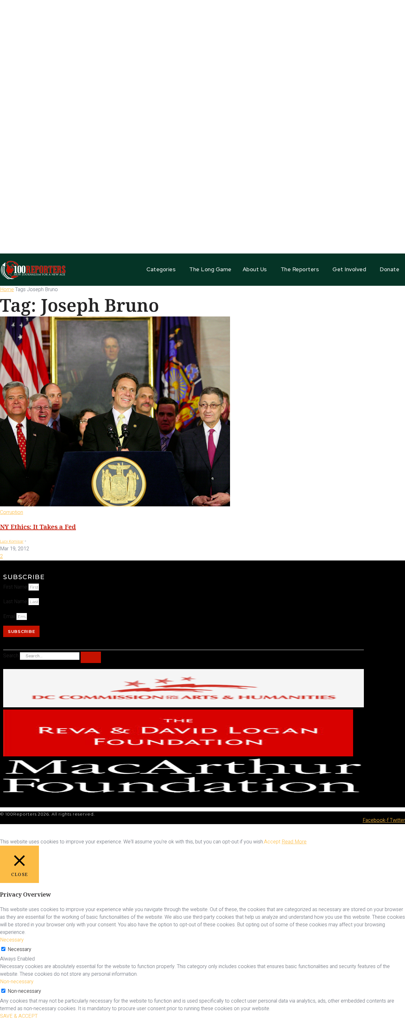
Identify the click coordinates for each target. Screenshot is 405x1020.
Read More (294, 842)
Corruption (11, 512)
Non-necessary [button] (17, 982)
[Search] (91, 657)
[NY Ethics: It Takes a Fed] (115, 505)
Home (7, 289)
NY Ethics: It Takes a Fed (38, 527)
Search (11, 656)
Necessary (19, 949)
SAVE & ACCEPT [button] (19, 1016)
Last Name (15, 601)
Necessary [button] (12, 940)
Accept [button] (272, 842)
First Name (15, 587)
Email (9, 616)
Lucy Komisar (11, 541)
